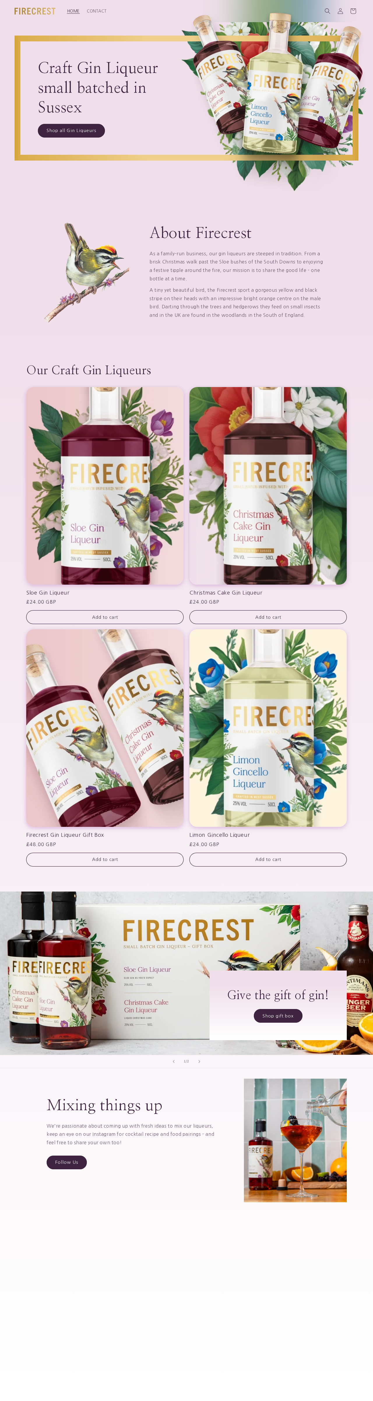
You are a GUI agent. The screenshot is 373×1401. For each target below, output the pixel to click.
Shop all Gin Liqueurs (71, 130)
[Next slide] (199, 1061)
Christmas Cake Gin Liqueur (226, 592)
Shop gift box (278, 1015)
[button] (327, 11)
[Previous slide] (173, 1061)
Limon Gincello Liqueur (219, 835)
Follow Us (66, 1162)
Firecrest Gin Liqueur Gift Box (65, 835)
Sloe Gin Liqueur (48, 592)
